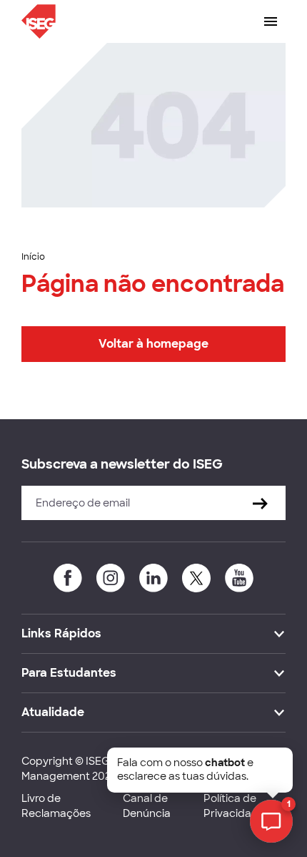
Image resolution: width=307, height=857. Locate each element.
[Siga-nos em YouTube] (239, 578)
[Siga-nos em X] (196, 578)
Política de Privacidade (234, 806)
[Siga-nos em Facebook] (68, 578)
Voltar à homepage (153, 343)
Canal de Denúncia (147, 806)
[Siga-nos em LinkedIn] (153, 578)
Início (33, 257)
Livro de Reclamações (56, 806)
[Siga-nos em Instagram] (110, 578)
